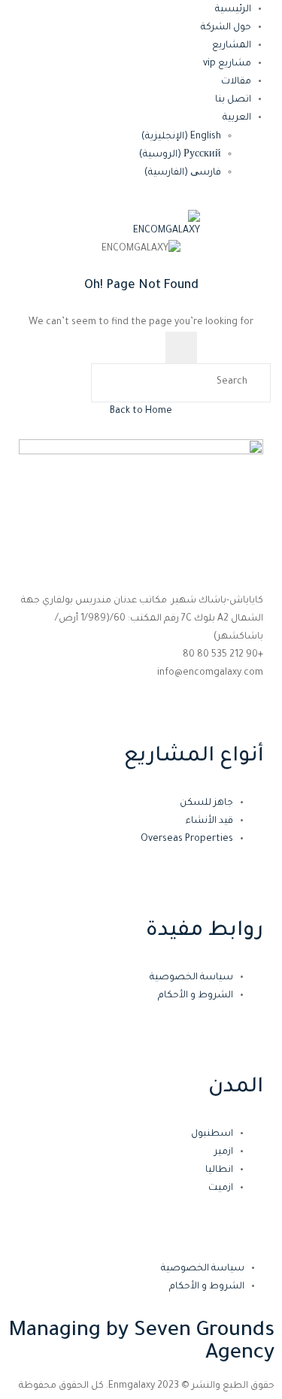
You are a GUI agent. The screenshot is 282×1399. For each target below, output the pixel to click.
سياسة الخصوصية (191, 978)
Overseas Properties (187, 839)
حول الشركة (226, 28)
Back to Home (141, 411)
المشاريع (231, 46)
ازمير (223, 1152)
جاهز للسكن (206, 803)
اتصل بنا (233, 100)
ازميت (220, 1188)
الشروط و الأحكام (195, 996)
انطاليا (219, 1170)
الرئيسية (233, 10)
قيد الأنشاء (209, 821)
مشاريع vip (227, 64)
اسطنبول (212, 1134)
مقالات (236, 82)
